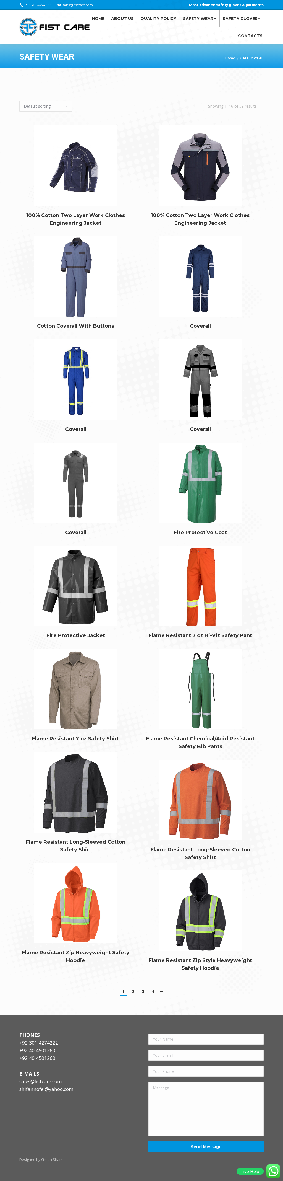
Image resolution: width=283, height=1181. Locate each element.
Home (230, 58)
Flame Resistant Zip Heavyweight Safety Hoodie (75, 956)
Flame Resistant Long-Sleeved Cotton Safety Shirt (75, 846)
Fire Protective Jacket (75, 635)
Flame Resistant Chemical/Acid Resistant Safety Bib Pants (200, 743)
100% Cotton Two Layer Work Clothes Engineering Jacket (75, 219)
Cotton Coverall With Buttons (75, 326)
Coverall (200, 326)
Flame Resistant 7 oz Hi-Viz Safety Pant (200, 635)
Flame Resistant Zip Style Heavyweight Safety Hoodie (200, 964)
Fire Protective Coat (200, 532)
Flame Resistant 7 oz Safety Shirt (75, 739)
